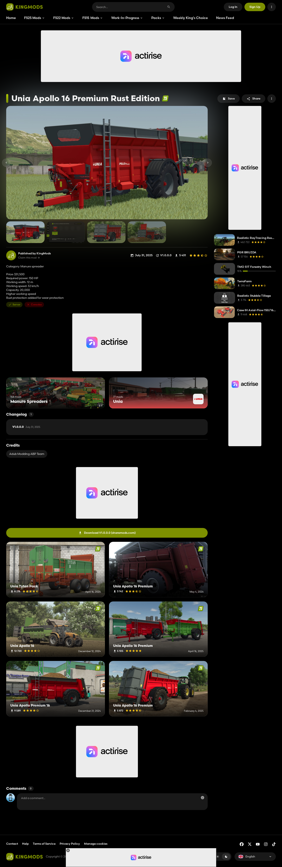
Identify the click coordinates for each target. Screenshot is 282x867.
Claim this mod (27, 257)
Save (231, 98)
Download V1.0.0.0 (110, 533)
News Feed (225, 18)
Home (11, 18)
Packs (156, 18)
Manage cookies (95, 844)
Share (256, 98)
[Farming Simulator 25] (165, 98)
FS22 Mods (61, 18)
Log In (233, 7)
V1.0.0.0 (26, 427)
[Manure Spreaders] (94, 401)
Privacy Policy (70, 844)
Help (25, 844)
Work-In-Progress (125, 18)
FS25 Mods (32, 18)
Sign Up (254, 7)
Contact (12, 844)
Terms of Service (44, 844)
